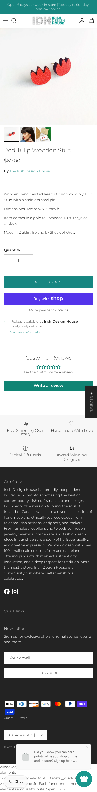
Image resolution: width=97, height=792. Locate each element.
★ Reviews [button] (91, 402)
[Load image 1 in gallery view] (48, 76)
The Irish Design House (30, 171)
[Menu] (5, 20)
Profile (23, 718)
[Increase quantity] (28, 260)
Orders (8, 718)
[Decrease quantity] (8, 260)
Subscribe (48, 673)
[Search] (16, 20)
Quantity (12, 250)
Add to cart (48, 282)
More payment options (48, 310)
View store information (25, 332)
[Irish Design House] (48, 20)
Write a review (48, 385)
